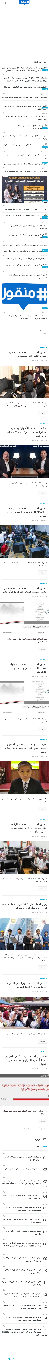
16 (5, 1129)
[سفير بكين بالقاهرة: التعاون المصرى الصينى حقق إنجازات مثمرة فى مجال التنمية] (24, 777)
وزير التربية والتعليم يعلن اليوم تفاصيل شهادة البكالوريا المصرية (26, 209)
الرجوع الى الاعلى (8, 1359)
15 (10, 1129)
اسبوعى (44, 1146)
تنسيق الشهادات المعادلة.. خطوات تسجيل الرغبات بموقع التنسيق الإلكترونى (27, 668)
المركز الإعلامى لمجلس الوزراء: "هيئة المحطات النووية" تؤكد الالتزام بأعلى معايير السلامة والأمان (25, 1294)
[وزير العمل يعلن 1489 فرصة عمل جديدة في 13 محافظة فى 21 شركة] (24, 934)
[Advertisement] (24, 30)
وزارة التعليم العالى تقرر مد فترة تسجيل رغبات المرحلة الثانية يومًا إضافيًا (25, 1158)
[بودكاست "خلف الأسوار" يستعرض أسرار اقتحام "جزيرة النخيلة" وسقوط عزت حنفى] (24, 461)
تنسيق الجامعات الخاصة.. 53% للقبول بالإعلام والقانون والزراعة (26, 1232)
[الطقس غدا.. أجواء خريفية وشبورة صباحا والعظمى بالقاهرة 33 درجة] (24, 88)
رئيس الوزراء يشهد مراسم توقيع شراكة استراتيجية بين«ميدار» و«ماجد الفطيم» (26, 118)
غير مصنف (43, 347)
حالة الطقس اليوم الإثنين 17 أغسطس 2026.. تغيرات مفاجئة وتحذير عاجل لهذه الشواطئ (26, 1208)
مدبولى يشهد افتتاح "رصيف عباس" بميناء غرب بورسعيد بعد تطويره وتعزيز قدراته (25, 137)
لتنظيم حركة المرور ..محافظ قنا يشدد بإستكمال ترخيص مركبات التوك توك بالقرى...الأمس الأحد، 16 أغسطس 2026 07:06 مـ (24, 1183)
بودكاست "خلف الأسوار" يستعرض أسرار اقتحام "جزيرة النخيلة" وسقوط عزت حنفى (26, 432)
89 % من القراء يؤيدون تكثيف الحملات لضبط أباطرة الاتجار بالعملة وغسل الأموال (25, 1060)
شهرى (37, 1146)
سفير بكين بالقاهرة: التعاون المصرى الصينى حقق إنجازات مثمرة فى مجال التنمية (26, 748)
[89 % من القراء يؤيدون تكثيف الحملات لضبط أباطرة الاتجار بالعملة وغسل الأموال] (24, 1090)
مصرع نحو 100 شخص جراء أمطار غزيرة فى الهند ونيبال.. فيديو (26, 258)
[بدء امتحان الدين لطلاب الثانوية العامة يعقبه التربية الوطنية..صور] (24, 164)
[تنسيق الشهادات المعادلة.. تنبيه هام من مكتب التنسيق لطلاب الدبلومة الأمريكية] (24, 618)
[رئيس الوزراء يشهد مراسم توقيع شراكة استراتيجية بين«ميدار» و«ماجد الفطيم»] (24, 108)
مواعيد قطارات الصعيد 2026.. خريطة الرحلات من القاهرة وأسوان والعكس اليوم (25, 1259)
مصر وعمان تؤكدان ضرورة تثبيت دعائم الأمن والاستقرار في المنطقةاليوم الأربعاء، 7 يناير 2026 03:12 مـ (27, 317)
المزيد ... (42, 413)
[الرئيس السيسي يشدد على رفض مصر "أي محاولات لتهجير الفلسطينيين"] (24, 266)
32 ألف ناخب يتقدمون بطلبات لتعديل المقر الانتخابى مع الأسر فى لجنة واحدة (25, 227)
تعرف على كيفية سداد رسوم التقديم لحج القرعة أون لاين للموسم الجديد (25, 1220)
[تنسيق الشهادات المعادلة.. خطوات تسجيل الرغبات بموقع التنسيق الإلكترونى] (24, 698)
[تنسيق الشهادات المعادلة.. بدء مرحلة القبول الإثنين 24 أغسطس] (24, 382)
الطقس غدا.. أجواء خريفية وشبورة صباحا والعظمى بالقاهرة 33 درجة (24, 97)
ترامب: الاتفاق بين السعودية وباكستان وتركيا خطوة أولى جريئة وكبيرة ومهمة (25, 1271)
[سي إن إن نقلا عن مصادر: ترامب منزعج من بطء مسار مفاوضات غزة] (24, 146)
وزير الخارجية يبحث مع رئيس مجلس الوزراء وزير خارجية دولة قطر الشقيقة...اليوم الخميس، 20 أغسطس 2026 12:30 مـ (24, 1246)
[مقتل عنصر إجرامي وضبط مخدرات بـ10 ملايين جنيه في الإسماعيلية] (24, 236)
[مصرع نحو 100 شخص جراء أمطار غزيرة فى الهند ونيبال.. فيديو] (24, 251)
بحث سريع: (43, 330)
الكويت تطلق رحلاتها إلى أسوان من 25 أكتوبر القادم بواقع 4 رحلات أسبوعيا (24, 1283)
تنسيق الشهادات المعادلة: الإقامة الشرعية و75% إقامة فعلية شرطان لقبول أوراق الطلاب (27, 828)
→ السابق (44, 1129)
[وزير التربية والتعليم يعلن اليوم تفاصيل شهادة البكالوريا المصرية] (24, 189)
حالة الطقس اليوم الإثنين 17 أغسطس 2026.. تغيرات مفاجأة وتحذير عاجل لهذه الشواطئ (26, 1318)
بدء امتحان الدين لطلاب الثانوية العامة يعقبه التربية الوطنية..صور (26, 171)
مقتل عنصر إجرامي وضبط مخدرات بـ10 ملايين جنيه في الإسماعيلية (25, 245)
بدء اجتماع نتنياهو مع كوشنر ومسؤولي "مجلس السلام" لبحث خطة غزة (25, 1170)
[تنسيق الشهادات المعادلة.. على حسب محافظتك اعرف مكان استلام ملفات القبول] (24, 541)
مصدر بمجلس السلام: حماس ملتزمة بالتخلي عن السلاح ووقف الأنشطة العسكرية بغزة (25, 1306)
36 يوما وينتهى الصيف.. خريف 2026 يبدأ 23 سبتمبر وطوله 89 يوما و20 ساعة (25, 1196)
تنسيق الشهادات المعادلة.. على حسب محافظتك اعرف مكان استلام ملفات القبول (26, 512)
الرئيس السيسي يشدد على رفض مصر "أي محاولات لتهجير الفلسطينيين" (27, 276)
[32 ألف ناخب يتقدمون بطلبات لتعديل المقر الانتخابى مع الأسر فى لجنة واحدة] (24, 217)
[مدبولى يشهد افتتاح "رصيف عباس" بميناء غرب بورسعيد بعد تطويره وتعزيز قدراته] (24, 127)
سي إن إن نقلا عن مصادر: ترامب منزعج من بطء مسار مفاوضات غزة (25, 156)
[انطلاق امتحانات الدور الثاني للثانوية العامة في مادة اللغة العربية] (24, 1013)
